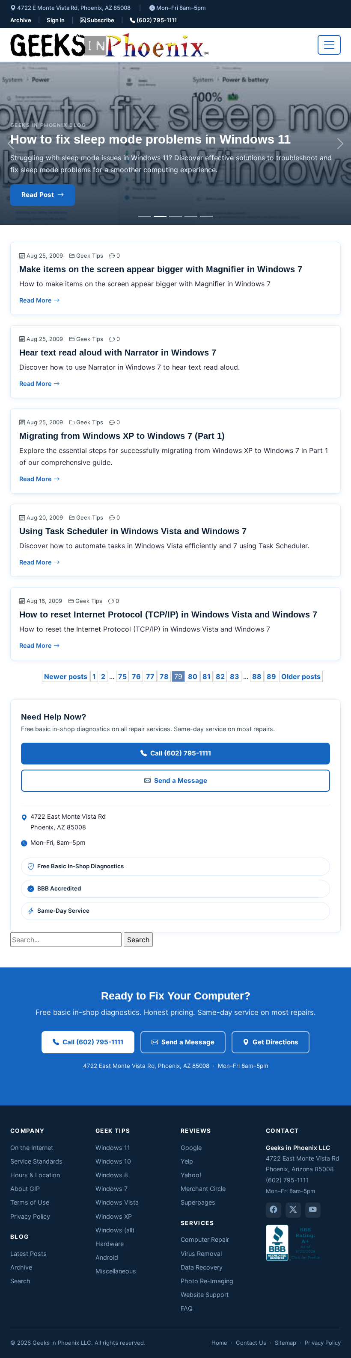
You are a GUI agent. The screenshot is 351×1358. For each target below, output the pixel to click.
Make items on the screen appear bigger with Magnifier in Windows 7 (160, 269)
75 (122, 676)
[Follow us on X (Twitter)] (293, 1210)
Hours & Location (35, 1175)
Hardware (109, 1243)
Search (20, 1281)
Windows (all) (114, 1230)
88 (257, 676)
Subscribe (100, 20)
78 (164, 676)
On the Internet (31, 1147)
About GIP (25, 1188)
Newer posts (65, 676)
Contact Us (251, 1342)
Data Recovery (202, 1267)
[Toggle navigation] (329, 45)
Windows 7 (111, 1188)
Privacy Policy (30, 1216)
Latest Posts (28, 1253)
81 (206, 676)
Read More (36, 300)
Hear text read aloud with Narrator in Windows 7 (117, 352)
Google (191, 1147)
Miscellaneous (115, 1271)
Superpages (198, 1202)
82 (220, 676)
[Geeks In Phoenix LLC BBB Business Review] (293, 1242)
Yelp (187, 1161)
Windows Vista (117, 1202)
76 (136, 676)
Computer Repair (205, 1239)
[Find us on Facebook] (273, 1210)
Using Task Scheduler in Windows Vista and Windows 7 (133, 531)
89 (271, 676)
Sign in (56, 20)
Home (219, 1342)
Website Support (205, 1294)
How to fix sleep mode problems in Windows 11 (150, 139)
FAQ (187, 1308)
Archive (20, 20)
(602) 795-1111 (156, 20)
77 (150, 676)
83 (234, 676)
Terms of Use (29, 1202)
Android (106, 1257)
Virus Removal (201, 1253)
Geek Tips (89, 255)
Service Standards (36, 1161)
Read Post (37, 195)
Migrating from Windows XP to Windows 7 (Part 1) (122, 436)
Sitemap (285, 1342)
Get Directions (275, 1042)
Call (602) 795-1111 (180, 753)
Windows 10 (113, 1161)
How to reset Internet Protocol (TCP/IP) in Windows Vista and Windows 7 (168, 614)
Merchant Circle (203, 1188)
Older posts (301, 676)
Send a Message (180, 780)
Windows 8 (111, 1175)
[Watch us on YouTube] (313, 1210)
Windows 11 (112, 1147)
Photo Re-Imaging (207, 1281)
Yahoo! (191, 1175)
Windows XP (113, 1216)
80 (192, 676)
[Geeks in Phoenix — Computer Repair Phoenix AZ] (109, 45)
